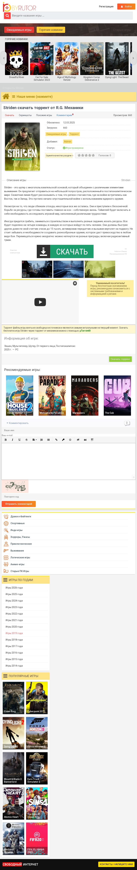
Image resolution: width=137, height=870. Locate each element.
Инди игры (17, 530)
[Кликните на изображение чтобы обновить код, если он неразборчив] (15, 492)
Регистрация (106, 6)
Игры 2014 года (14, 665)
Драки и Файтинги (21, 516)
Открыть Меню (13, 88)
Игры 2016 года (14, 652)
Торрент (74, 134)
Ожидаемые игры (19, 30)
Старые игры (122, 30)
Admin (67, 141)
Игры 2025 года (14, 594)
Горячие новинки (51, 30)
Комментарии (64, 115)
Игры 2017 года (14, 646)
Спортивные (18, 523)
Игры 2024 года (14, 600)
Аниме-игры (17, 564)
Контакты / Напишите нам (116, 864)
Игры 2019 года (14, 633)
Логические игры (20, 557)
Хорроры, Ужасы (20, 537)
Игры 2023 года (14, 607)
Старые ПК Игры (20, 571)
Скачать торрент (120, 359)
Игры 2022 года (14, 613)
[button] (5, 440)
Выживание (17, 550)
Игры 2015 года (14, 659)
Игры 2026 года (14, 587)
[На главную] (20, 7)
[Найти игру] (7, 15)
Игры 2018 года (14, 639)
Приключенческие (21, 543)
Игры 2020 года (14, 626)
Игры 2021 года (14, 620)
